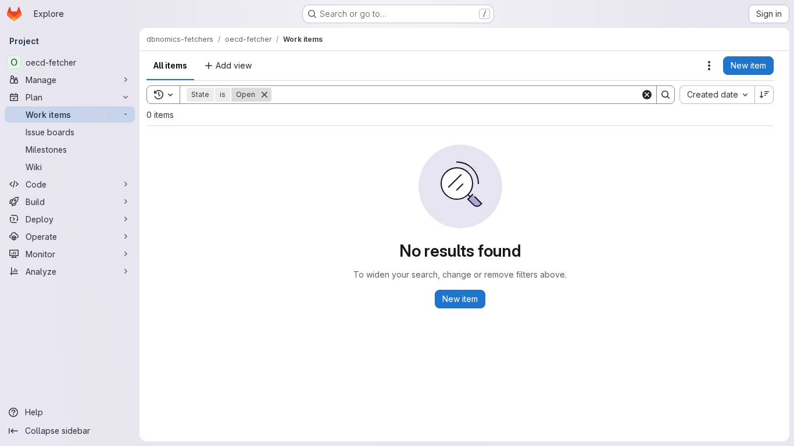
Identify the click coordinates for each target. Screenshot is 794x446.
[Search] (665, 94)
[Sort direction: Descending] (764, 94)
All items (170, 65)
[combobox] (716, 94)
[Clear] (647, 95)
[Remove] (264, 95)
